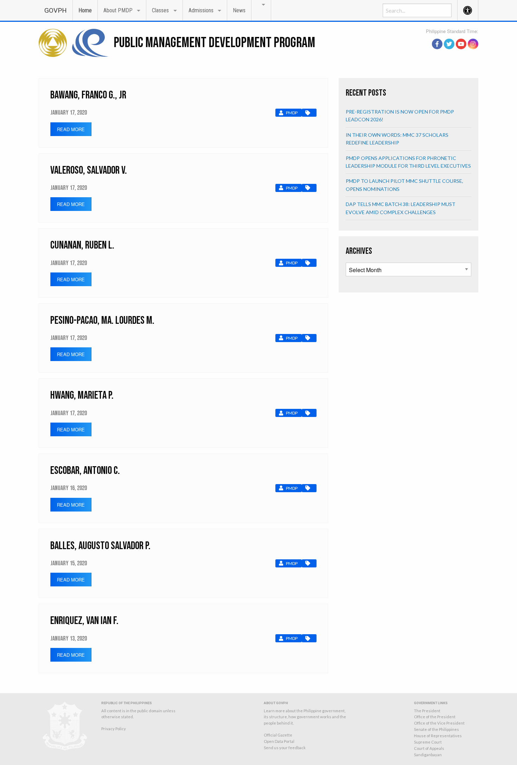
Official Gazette (278, 735)
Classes (160, 10)
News (239, 10)
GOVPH (55, 10)
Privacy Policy (113, 728)
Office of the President (434, 716)
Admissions (201, 10)
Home (85, 10)
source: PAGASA (462, 36)
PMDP (292, 112)
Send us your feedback (285, 747)
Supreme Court (428, 742)
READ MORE (71, 129)
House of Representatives (438, 735)
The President (427, 710)
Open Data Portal (279, 741)
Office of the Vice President (439, 723)
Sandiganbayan (428, 754)
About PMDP (118, 10)
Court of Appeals (429, 748)
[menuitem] (55, 10)
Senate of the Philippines (436, 729)
